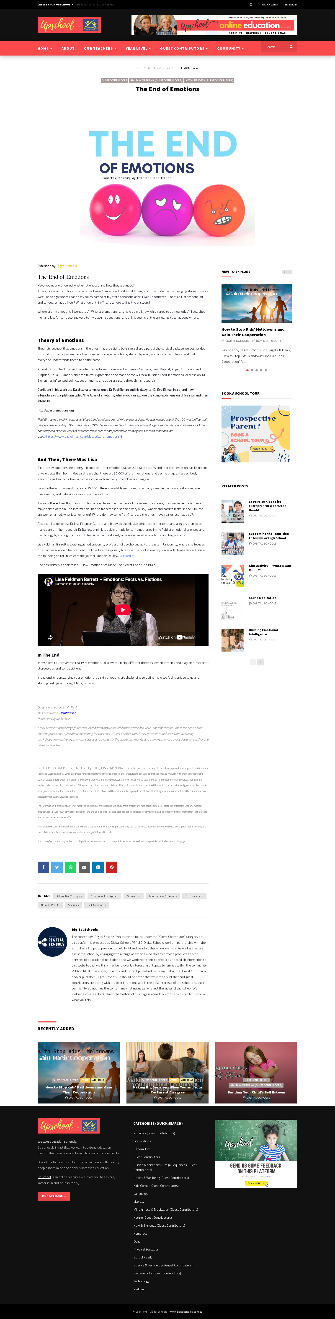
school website (166, 948)
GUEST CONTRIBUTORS (182, 48)
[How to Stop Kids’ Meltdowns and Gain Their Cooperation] (257, 303)
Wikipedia (126, 555)
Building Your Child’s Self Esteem (96, 4)
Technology (141, 1281)
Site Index (291, 4)
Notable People (50, 905)
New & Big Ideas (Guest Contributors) (209, 80)
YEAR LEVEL (136, 48)
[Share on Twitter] (57, 867)
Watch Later (270, 4)
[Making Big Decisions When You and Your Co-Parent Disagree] (167, 1072)
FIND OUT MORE (53, 1196)
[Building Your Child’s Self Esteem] (256, 1072)
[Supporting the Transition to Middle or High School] (233, 544)
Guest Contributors (159, 68)
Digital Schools (67, 265)
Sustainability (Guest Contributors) (157, 1273)
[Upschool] (69, 25)
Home (138, 68)
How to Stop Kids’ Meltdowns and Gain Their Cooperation (253, 332)
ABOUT (68, 48)
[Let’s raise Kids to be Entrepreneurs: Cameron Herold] (233, 511)
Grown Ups (133, 896)
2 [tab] (252, 370)
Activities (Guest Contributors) (154, 1133)
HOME (43, 48)
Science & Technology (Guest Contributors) (163, 1265)
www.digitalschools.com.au (186, 1311)
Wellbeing (98, 1080)
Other (85, 1080)
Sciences (73, 905)
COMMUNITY (228, 48)
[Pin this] (111, 867)
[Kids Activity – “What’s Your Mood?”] (233, 576)
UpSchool (44, 1176)
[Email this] (84, 867)
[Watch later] (250, 4)
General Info (142, 1149)
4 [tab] (261, 370)
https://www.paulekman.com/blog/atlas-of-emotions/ (83, 436)
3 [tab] (256, 370)
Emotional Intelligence (104, 896)
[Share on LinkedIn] (98, 867)
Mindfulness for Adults (163, 896)
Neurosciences (194, 896)
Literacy (139, 1201)
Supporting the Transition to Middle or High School (269, 536)
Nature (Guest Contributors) (153, 1217)
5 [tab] (266, 370)
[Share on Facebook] (43, 867)
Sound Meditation (262, 598)
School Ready (143, 1257)
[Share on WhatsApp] (70, 867)
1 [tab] (247, 370)
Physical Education (146, 1249)
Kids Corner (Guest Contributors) (156, 1185)
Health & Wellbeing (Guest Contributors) (156, 80)
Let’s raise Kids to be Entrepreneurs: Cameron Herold (267, 506)
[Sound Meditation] (233, 608)
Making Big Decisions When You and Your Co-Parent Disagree (167, 1089)
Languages (141, 1193)
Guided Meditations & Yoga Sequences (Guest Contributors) (165, 1167)
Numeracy (140, 1233)
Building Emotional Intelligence (263, 632)
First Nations (142, 1141)
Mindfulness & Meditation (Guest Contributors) (166, 1209)
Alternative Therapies (69, 896)
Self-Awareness (97, 905)
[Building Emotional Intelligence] (233, 640)
